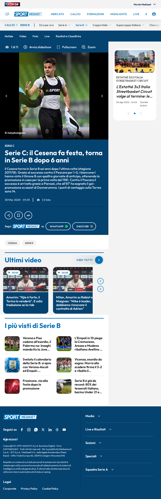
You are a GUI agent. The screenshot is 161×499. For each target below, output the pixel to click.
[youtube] (64, 430)
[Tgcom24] (12, 4)
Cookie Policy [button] (50, 488)
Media (89, 416)
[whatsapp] (36, 430)
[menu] (7, 14)
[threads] (57, 430)
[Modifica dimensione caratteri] (28, 215)
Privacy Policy (29, 488)
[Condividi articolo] (9, 215)
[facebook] (22, 430)
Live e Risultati (95, 429)
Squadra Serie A (96, 469)
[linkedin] (50, 430)
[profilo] (154, 14)
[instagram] (29, 430)
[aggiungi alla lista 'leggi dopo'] (18, 215)
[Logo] (28, 14)
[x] (43, 430)
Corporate (9, 488)
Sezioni (90, 443)
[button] (37, 47)
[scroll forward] (100, 289)
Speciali (90, 456)
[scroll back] (100, 281)
